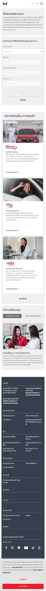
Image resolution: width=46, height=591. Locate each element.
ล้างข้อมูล (23, 99)
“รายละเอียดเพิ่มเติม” (17, 567)
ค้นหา (23, 93)
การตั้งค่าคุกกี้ (23, 579)
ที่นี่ (29, 365)
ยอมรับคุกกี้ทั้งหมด (23, 586)
